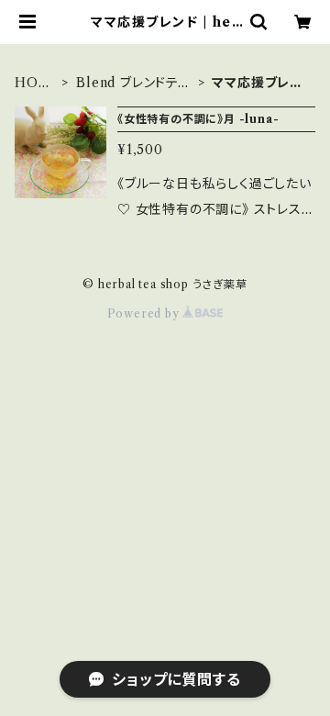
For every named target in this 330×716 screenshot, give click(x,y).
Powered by (145, 313)
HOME (33, 83)
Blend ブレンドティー (132, 83)
